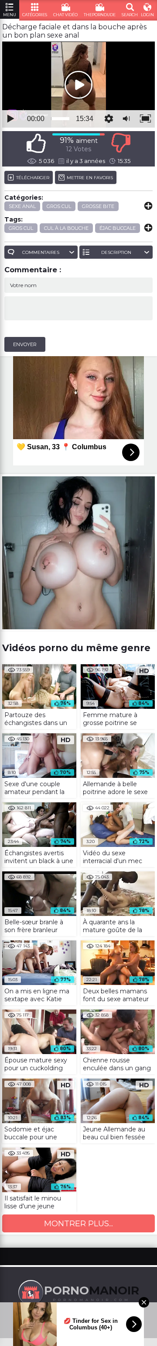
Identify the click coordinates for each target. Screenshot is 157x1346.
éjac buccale (117, 228)
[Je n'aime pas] (120, 143)
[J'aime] (36, 143)
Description (116, 252)
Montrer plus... (78, 1223)
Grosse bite (98, 206)
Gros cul (59, 206)
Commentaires (40, 252)
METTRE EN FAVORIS (90, 177)
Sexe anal (22, 206)
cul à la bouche (66, 228)
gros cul (21, 228)
